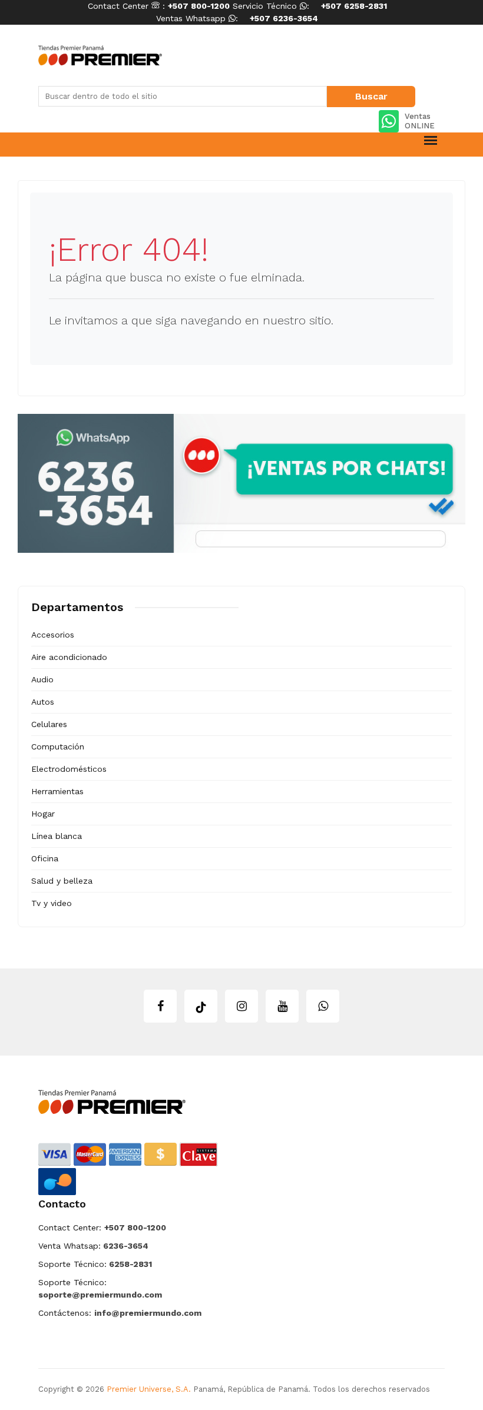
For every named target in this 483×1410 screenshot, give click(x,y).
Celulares (49, 724)
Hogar (43, 813)
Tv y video (51, 903)
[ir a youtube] (282, 1006)
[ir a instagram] (241, 1006)
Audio (42, 679)
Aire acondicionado (69, 657)
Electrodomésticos (69, 769)
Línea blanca (56, 836)
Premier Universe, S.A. (149, 1389)
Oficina (44, 858)
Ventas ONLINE (420, 121)
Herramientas (57, 791)
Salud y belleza (61, 880)
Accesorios (52, 634)
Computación (57, 746)
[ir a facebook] (160, 1006)
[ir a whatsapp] (322, 1006)
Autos (42, 701)
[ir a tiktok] (200, 1006)
